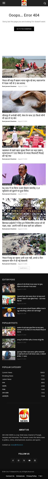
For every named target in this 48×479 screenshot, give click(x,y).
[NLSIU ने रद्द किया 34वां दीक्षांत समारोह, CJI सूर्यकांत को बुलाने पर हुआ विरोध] (24, 174)
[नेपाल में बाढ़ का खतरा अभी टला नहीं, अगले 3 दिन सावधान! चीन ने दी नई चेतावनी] (24, 244)
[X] (24, 460)
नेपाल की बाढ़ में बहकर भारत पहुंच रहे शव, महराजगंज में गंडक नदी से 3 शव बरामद (23, 82)
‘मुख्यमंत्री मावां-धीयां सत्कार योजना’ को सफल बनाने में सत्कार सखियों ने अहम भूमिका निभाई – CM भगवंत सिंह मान (31, 298)
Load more (23, 268)
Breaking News (7, 76)
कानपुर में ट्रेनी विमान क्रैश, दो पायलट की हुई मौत (30, 340)
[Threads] (35, 460)
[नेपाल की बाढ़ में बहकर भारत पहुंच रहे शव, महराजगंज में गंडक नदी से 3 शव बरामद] (24, 67)
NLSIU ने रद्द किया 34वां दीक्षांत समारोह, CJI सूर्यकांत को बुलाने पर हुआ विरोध (21, 189)
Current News (7, 111)
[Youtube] (29, 460)
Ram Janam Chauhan (9, 86)
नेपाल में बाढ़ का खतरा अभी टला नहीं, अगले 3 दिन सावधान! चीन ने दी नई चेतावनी (22, 259)
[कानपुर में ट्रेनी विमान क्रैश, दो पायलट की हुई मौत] (8, 343)
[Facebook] (13, 460)
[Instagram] (18, 460)
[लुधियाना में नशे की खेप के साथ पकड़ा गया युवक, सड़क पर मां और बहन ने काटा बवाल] (8, 287)
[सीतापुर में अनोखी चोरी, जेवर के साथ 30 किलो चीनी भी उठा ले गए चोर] (24, 102)
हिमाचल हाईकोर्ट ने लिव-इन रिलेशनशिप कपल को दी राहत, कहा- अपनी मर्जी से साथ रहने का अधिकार (23, 224)
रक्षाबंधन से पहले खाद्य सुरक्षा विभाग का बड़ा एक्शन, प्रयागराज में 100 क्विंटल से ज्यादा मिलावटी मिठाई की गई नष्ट (23, 153)
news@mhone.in (17, 445)
